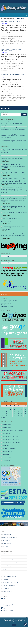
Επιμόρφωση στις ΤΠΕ (7, 568)
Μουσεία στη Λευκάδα (7, 591)
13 (6, 411)
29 (14, 415)
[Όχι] (26, 622)
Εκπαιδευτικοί (18, 21)
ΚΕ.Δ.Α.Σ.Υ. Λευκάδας (6, 543)
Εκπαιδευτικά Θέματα (6, 49)
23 (18, 413)
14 (10, 411)
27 (6, 415)
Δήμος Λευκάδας (5, 579)
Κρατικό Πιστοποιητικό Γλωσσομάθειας (10, 562)
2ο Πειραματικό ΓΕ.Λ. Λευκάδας (9, 448)
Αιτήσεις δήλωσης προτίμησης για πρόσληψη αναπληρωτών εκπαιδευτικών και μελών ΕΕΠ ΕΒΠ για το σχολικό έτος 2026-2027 (13, 135)
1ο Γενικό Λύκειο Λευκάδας (8, 445)
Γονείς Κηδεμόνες (16, 49)
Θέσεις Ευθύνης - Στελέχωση (7, 21)
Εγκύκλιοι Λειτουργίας (6, 74)
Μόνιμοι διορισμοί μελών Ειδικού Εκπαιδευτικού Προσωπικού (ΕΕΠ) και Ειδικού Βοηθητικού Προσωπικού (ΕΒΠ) (13, 235)
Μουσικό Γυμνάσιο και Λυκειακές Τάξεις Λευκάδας (13, 430)
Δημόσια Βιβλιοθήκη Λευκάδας (8, 585)
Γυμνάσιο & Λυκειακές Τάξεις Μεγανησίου (11, 442)
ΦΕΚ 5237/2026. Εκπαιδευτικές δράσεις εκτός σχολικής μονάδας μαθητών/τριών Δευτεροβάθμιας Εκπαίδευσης (13, 141)
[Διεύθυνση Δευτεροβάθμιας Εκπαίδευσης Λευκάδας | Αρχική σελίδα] (14, 8)
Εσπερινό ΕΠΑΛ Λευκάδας (7, 457)
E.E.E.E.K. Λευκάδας (6, 460)
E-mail (3, 607)
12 (3, 411)
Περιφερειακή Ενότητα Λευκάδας (9, 576)
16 (18, 411)
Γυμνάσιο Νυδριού (6, 433)
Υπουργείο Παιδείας (6, 534)
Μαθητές (10, 50)
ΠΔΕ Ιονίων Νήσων (6, 540)
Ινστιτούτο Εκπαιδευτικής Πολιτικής (9, 537)
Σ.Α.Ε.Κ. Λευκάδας (6, 546)
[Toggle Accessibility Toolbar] (25, 624)
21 (10, 413)
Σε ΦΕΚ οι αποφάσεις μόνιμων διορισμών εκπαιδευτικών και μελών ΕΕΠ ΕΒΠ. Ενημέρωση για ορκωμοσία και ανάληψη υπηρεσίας (14, 151)
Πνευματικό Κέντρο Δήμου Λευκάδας (10, 582)
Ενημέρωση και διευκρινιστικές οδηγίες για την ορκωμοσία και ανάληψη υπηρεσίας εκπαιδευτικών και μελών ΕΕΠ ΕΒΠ (13, 129)
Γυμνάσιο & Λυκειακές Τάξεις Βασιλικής (10, 439)
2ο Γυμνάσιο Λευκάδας (7, 427)
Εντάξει (14, 625)
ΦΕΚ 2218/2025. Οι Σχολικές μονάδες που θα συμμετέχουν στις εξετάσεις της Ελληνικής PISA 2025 (13, 57)
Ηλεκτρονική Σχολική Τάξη (7, 559)
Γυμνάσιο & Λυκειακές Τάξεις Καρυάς (10, 436)
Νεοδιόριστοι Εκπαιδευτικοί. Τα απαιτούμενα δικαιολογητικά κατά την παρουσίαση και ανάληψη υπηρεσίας (12, 123)
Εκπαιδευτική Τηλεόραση (7, 565)
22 (14, 413)
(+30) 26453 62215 (6, 605)
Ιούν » (5, 417)
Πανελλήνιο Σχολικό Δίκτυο (8, 554)
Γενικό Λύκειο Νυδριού (7, 451)
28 (10, 415)
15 (14, 411)
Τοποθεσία (4, 608)
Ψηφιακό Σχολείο (6, 556)
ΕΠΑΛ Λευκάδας (5, 454)
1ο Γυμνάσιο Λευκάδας (7, 424)
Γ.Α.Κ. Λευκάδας (5, 588)
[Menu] (26, 1)
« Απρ (2, 417)
